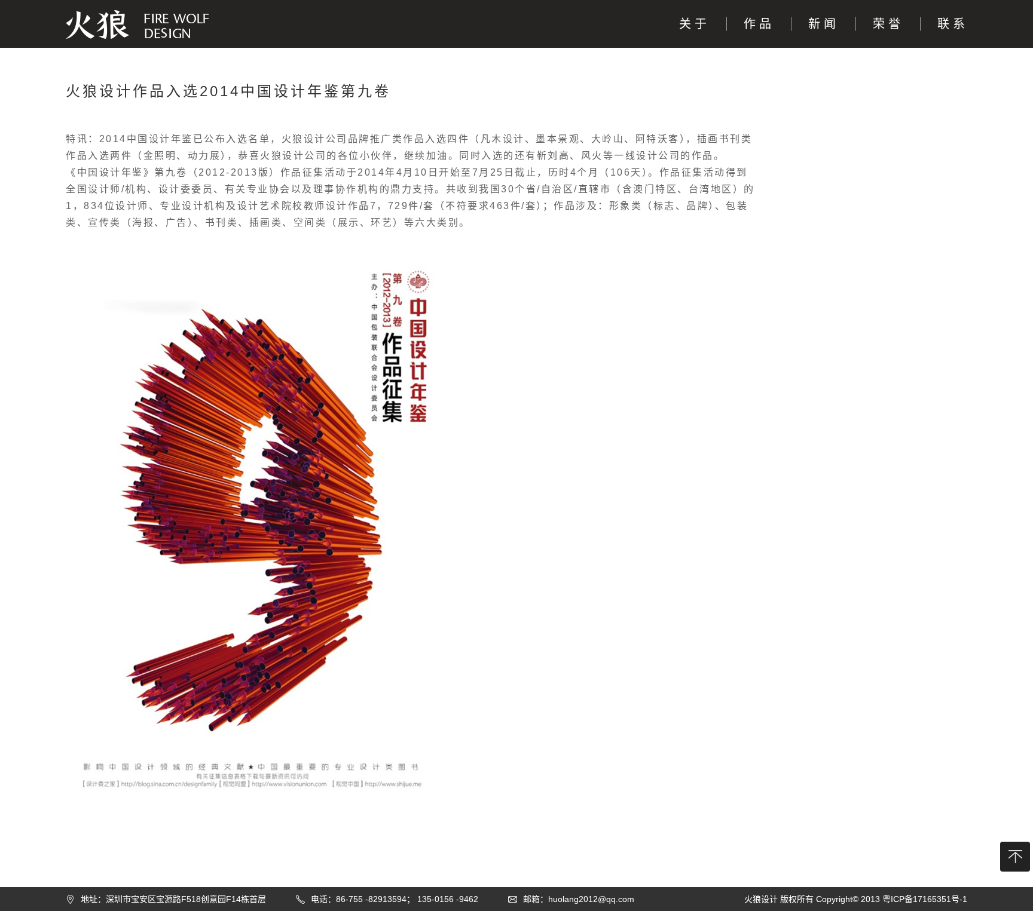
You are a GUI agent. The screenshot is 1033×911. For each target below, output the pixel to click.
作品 (759, 24)
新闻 (823, 24)
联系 (952, 24)
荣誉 (888, 24)
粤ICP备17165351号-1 (924, 899)
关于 (694, 24)
